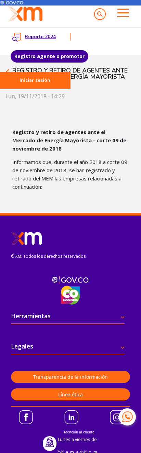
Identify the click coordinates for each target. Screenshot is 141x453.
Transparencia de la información (70, 377)
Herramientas (31, 316)
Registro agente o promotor (49, 56)
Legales (22, 346)
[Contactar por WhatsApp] (127, 417)
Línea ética (70, 394)
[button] (100, 14)
